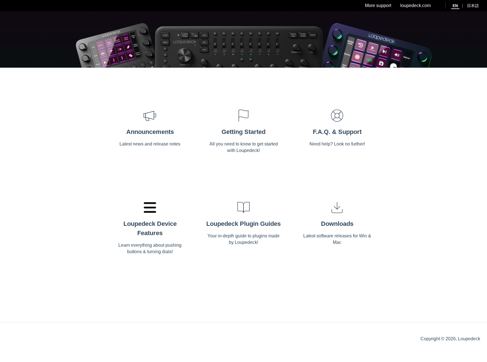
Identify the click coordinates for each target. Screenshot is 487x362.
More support (378, 5)
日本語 (473, 5)
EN (455, 5)
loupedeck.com (415, 5)
